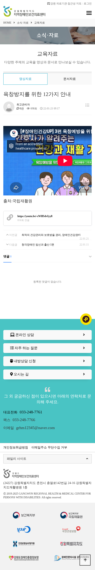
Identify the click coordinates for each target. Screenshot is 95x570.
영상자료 (25, 79)
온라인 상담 (24, 335)
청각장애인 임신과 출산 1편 (38, 244)
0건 (21, 108)
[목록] (87, 105)
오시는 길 (21, 374)
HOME (7, 22)
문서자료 (69, 79)
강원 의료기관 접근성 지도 (66, 3)
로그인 (88, 3)
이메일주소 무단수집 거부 (49, 447)
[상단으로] (85, 560)
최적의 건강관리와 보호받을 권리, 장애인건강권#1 (51, 234)
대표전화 (22, 412)
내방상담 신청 (24, 361)
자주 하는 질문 (26, 348)
